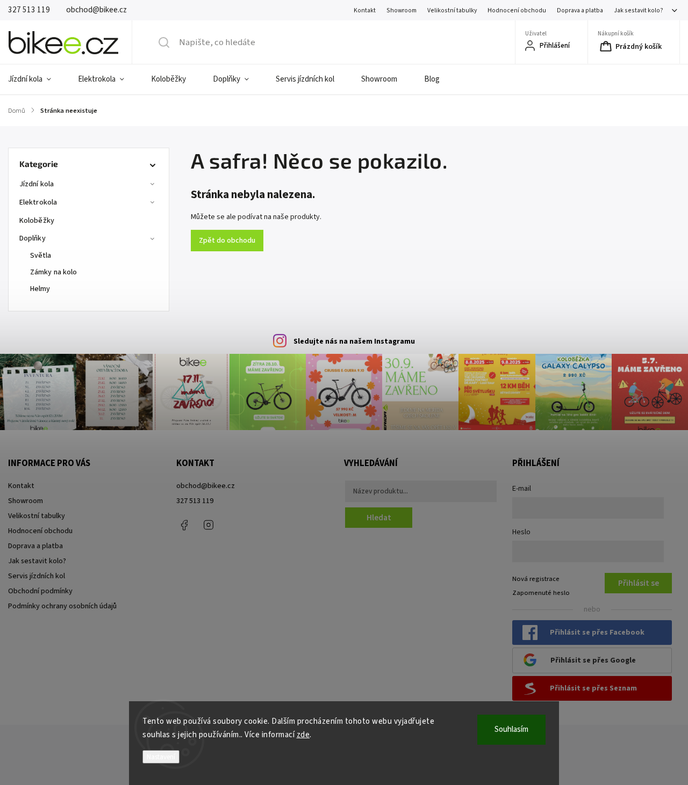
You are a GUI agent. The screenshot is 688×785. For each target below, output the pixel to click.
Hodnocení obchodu (517, 10)
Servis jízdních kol (36, 576)
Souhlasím (511, 729)
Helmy (40, 289)
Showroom (401, 10)
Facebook (184, 525)
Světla (41, 255)
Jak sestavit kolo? (638, 10)
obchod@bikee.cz (205, 486)
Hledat (379, 518)
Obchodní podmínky (40, 591)
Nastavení (161, 757)
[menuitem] (36, 79)
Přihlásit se (638, 583)
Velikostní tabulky (452, 10)
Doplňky (32, 238)
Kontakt (365, 10)
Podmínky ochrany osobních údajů (62, 606)
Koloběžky (36, 220)
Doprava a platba (580, 10)
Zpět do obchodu (227, 240)
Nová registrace (536, 579)
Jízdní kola (36, 184)
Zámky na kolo (53, 272)
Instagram (208, 525)
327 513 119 (194, 501)
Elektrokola (38, 202)
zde (303, 734)
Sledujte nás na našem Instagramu (354, 341)
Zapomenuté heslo (541, 593)
